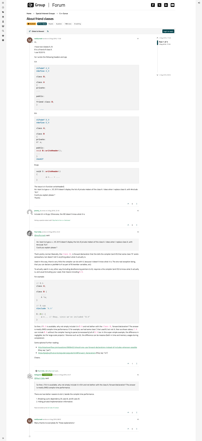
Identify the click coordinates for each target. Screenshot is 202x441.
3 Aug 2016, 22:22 (54, 232)
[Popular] (3, 17)
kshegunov (37, 375)
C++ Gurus (43, 24)
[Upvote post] (128, 204)
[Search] (3, 31)
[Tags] (3, 12)
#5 (138, 419)
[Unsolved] (3, 40)
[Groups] (3, 26)
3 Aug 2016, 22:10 (53, 210)
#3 (138, 232)
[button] (3, 438)
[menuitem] (199, 3)
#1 (138, 38)
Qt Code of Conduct (53, 408)
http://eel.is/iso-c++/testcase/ (61, 220)
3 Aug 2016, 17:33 (55, 38)
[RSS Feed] (48, 31)
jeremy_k (37, 210)
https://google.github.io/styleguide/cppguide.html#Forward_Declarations (67, 352)
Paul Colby (37, 232)
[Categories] (3, 3)
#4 (138, 375)
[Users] (3, 21)
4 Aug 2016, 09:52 (55, 419)
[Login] (199, 3)
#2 (138, 210)
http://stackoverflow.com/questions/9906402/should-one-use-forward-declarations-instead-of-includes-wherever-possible (87, 347)
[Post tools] (137, 204)
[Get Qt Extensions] (3, 35)
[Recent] (3, 7)
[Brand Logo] (46, 5)
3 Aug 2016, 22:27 (65, 375)
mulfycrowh (38, 38)
